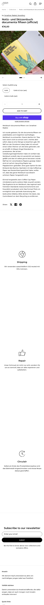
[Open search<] (30, 4)
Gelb (6, 90)
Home (4, 9)
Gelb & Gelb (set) (10, 96)
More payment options (22, 121)
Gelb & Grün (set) (20, 90)
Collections (12, 9)
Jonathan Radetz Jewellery (14, 15)
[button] (41, 78)
